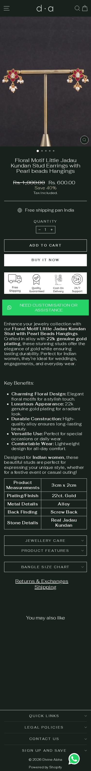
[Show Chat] (75, 758)
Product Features (45, 550)
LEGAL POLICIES (44, 727)
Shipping (45, 587)
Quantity (45, 221)
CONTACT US (44, 739)
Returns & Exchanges (41, 581)
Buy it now (45, 260)
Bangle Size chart (45, 567)
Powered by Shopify (45, 767)
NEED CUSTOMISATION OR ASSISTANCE (49, 307)
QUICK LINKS (44, 716)
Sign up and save (44, 750)
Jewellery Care (45, 540)
